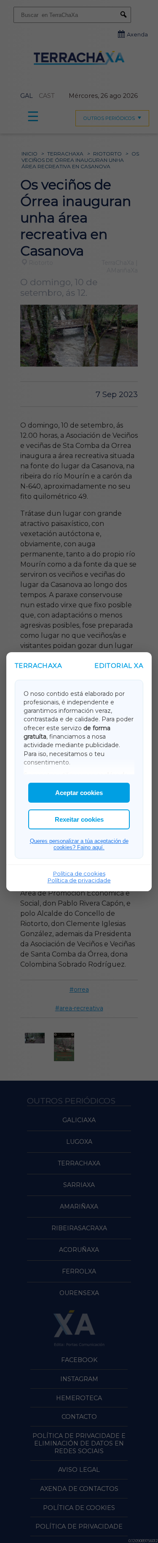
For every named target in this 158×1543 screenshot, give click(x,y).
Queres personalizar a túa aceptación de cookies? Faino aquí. (79, 844)
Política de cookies (79, 873)
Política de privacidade (79, 880)
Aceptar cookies (79, 792)
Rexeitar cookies (79, 819)
